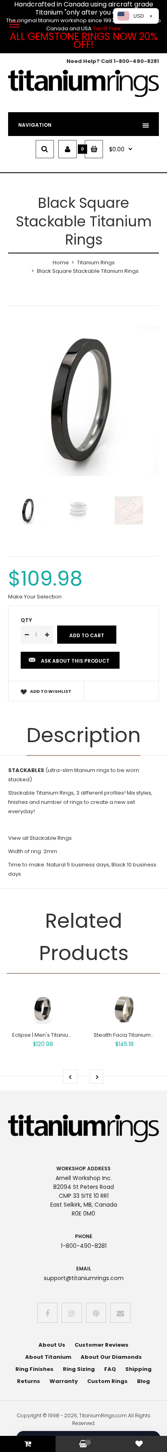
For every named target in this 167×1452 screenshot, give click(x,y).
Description (83, 735)
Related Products (83, 936)
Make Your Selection (35, 596)
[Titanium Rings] (83, 95)
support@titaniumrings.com (84, 1278)
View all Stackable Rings (40, 838)
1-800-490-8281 (136, 61)
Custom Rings (107, 1381)
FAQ (110, 1369)
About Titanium (48, 1357)
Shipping (138, 1369)
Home (61, 262)
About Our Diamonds (111, 1357)
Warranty (63, 1381)
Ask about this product (75, 660)
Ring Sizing (79, 1369)
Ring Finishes (34, 1369)
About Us (52, 1345)
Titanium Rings (96, 262)
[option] (83, 401)
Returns (28, 1381)
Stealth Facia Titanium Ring (128, 1035)
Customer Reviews (101, 1345)
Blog (143, 1381)
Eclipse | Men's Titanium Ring (49, 1035)
